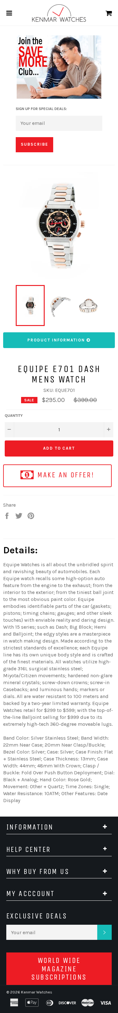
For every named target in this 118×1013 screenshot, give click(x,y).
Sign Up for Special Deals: (41, 109)
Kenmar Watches (36, 992)
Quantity (14, 415)
